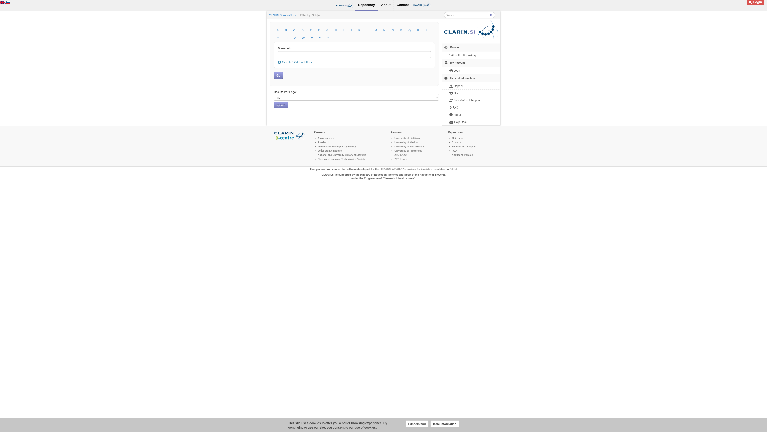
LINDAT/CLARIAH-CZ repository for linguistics (406, 169)
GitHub (453, 169)
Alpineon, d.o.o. (326, 138)
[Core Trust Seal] (290, 151)
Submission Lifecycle (464, 146)
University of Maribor (406, 142)
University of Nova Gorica (409, 146)
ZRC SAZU (400, 155)
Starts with (285, 48)
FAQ (454, 150)
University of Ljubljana (407, 138)
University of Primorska (408, 150)
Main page (457, 138)
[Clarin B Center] (290, 135)
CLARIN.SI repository (282, 15)
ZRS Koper (400, 159)
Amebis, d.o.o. (326, 142)
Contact (456, 142)
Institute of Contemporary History (337, 146)
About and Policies (462, 155)
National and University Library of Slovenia (342, 155)
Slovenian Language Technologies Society (342, 159)
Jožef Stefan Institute (330, 150)
